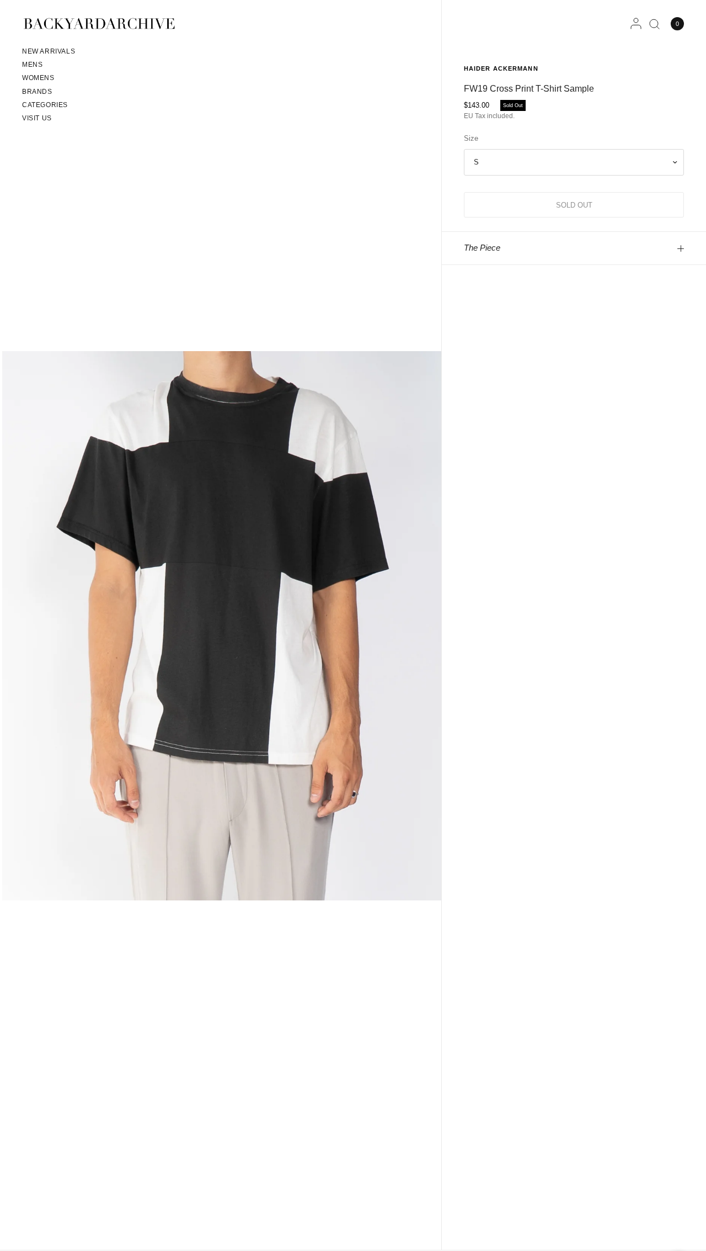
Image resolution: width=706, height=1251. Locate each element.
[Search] (654, 23)
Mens (32, 64)
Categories (45, 105)
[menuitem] (48, 53)
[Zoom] (221, 625)
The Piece (482, 247)
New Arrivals (48, 51)
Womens (38, 78)
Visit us (37, 118)
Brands (37, 92)
